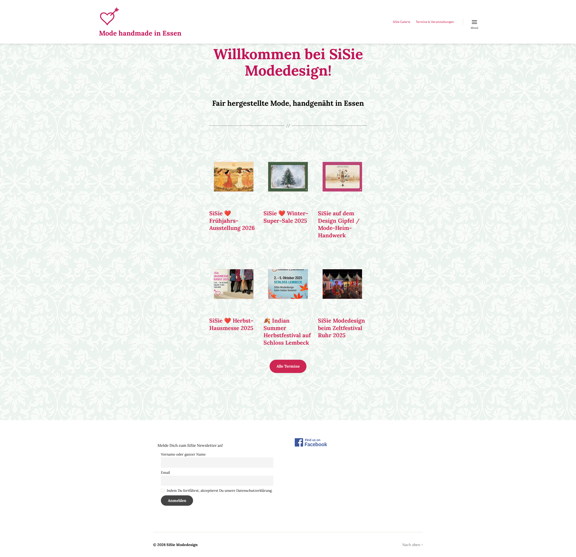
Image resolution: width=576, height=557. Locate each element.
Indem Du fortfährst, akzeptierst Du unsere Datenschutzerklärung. (219, 490)
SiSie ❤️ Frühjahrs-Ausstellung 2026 (232, 220)
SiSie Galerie (401, 22)
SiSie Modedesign (182, 544)
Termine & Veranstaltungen (435, 22)
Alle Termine (288, 366)
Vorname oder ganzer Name (183, 454)
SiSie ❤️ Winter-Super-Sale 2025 (285, 217)
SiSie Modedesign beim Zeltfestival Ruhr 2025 (341, 328)
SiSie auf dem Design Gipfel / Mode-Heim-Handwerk (339, 224)
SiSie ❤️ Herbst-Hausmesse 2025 (231, 324)
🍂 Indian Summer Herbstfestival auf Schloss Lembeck (287, 331)
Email (165, 472)
